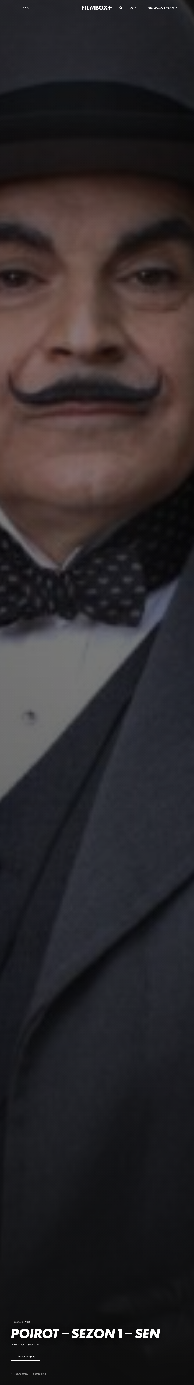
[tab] (108, 1374)
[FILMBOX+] (97, 8)
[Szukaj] (121, 7)
